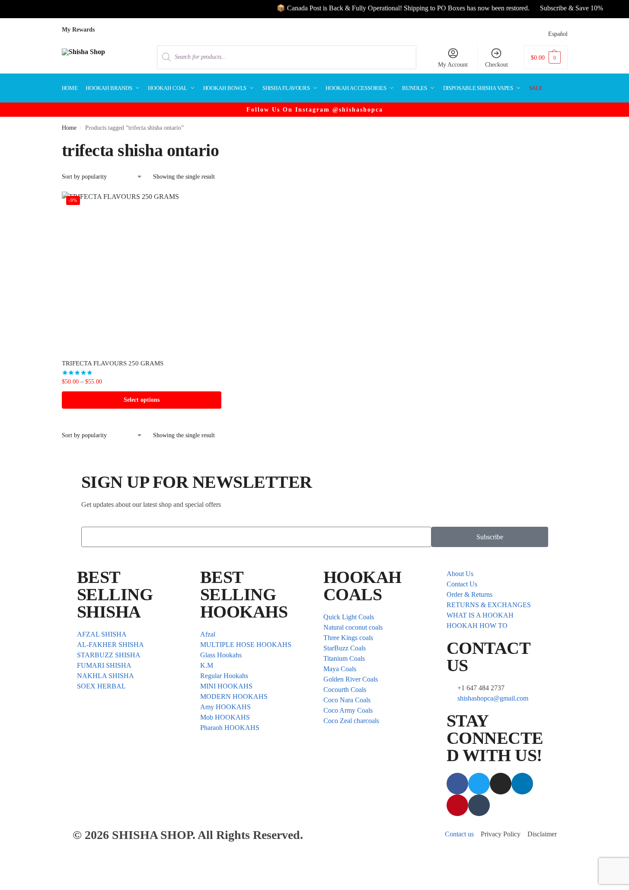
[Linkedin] (522, 783)
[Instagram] (500, 783)
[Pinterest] (457, 805)
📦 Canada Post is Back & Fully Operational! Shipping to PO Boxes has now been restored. (391, 8)
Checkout (496, 64)
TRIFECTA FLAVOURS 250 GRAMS (112, 363)
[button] (545, 57)
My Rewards (78, 29)
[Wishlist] (208, 204)
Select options (142, 400)
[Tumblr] (479, 805)
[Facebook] (457, 783)
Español (558, 34)
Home (69, 128)
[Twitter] (479, 783)
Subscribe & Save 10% (559, 8)
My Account (453, 64)
